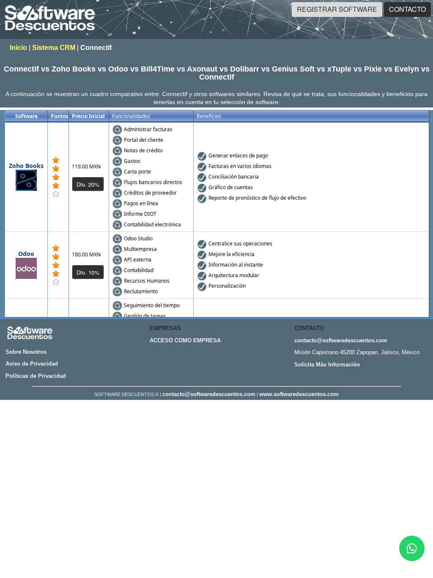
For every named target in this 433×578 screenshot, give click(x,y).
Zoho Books (26, 166)
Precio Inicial (88, 116)
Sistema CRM (53, 47)
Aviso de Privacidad (31, 364)
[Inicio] (50, 33)
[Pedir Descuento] (88, 184)
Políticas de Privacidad (35, 376)
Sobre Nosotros (26, 352)
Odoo (26, 254)
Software (26, 116)
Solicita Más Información (327, 364)
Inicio (18, 47)
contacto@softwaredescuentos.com (340, 340)
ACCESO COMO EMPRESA (185, 340)
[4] (56, 160)
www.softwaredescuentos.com (299, 394)
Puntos (60, 116)
